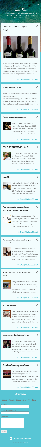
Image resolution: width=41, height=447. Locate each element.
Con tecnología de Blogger (22, 438)
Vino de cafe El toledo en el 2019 (16, 335)
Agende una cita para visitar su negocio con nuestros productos (16, 208)
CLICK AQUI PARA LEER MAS (27, 79)
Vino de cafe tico (9, 305)
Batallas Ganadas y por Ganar (16, 365)
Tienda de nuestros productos (14, 117)
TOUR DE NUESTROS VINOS (16, 147)
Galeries (26, 443)
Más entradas (20, 394)
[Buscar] (38, 4)
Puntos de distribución (12, 87)
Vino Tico (6, 177)
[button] (37, 26)
